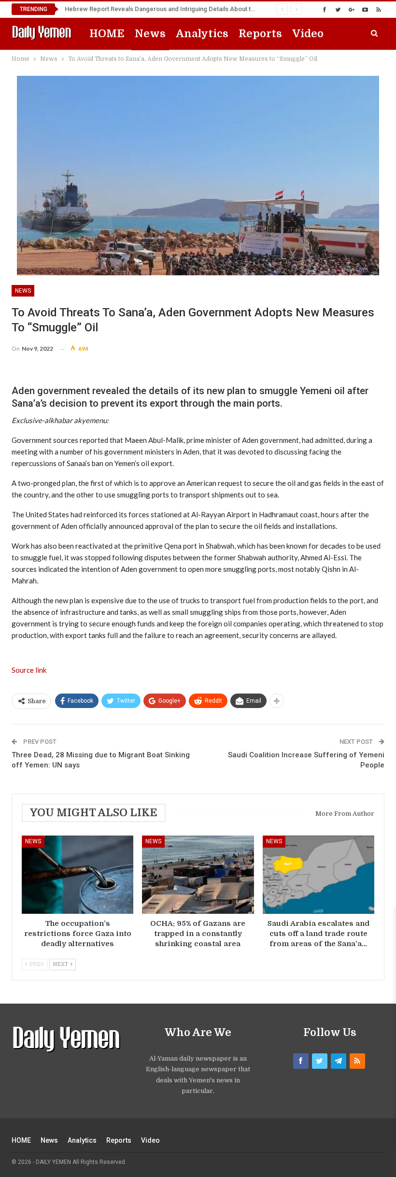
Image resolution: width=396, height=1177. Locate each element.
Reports (260, 34)
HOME (107, 34)
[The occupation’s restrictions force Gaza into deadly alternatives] (77, 875)
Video (308, 34)
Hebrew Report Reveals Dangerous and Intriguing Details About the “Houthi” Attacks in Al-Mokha (203, 9)
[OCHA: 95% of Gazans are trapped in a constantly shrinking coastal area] (198, 875)
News (150, 34)
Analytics (202, 34)
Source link (29, 670)
